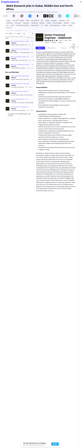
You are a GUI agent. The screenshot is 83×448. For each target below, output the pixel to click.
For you (16, 20)
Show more (9, 27)
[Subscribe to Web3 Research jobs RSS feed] (7, 38)
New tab (64, 48)
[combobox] (26, 33)
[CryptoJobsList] (10, 2)
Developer (53, 42)
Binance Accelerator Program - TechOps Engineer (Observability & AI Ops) (20, 56)
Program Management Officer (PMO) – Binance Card (20, 91)
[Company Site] (52, 40)
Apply (39, 48)
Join (56, 444)
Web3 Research (18, 30)
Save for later (52, 48)
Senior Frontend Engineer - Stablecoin (20, 41)
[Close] (60, 444)
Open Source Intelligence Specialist (20, 64)
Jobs (12, 30)
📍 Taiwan (60, 40)
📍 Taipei (65, 40)
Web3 (70, 40)
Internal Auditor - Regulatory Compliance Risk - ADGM (20, 106)
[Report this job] (70, 48)
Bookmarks (30, 37)
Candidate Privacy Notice (43, 178)
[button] (19, 33)
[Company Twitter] (54, 40)
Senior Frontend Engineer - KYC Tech (20, 99)
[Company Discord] (56, 40)
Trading (60, 42)
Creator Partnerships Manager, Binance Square (20, 49)
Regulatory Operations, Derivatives (20, 83)
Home (7, 30)
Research (47, 42)
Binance (14, 43)
